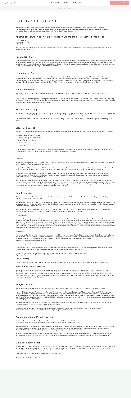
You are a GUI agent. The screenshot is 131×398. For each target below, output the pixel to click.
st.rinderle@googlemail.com (41, 102)
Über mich (54, 3)
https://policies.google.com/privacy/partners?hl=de (57, 310)
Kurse (66, 3)
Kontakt (77, 3)
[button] (119, 3)
